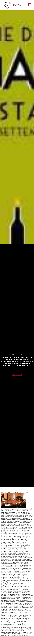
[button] (29, 5)
